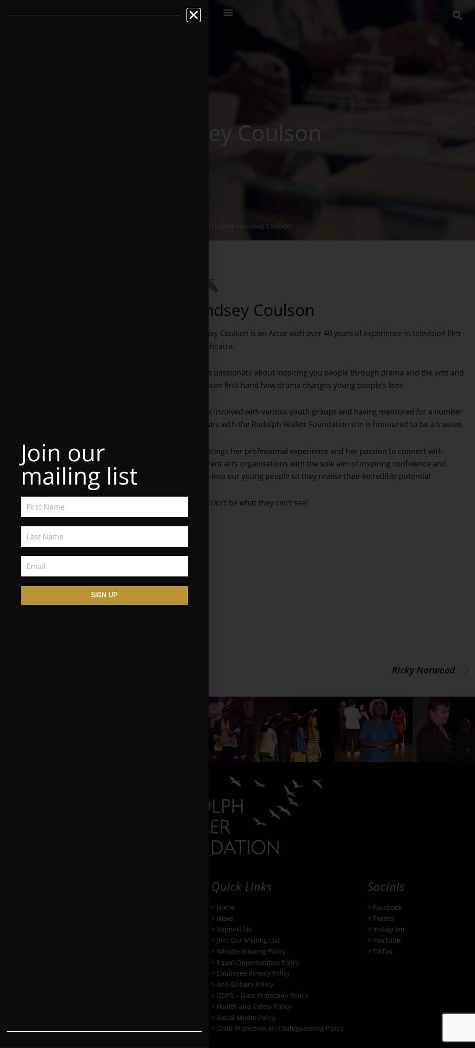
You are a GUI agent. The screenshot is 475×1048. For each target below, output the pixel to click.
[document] (237, 524)
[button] (193, 15)
